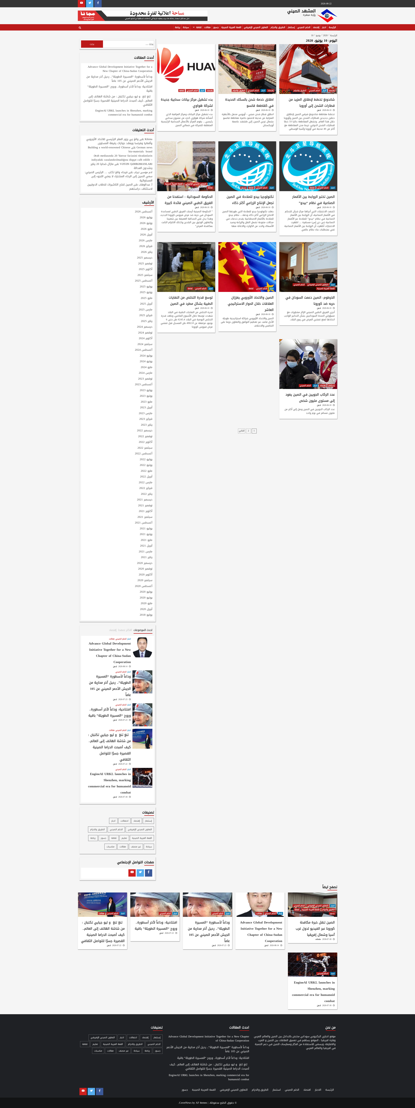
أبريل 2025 (146, 304)
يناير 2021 (146, 557)
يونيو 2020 (146, 598)
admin (318, 939)
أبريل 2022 (146, 476)
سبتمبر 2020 (144, 580)
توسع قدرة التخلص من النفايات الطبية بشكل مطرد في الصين (191, 300)
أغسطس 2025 (143, 281)
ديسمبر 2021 (144, 500)
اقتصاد (307, 1089)
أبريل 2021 (146, 546)
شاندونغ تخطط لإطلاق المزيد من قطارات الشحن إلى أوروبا (312, 102)
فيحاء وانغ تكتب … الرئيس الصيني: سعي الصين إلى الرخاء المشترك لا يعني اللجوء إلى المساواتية (118, 176)
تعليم (124, 838)
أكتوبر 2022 (145, 442)
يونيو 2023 (146, 396)
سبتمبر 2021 (144, 517)
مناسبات (110, 846)
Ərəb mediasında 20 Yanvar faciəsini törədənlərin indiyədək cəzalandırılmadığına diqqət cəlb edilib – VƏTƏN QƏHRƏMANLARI (121, 159)
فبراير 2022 (145, 488)
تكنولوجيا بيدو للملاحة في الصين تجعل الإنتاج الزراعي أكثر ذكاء (250, 200)
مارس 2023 (145, 413)
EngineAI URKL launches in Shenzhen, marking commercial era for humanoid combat (123, 113)
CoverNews (185, 1102)
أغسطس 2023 (143, 384)
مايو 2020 (146, 603)
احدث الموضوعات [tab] (143, 630)
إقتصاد (316, 27)
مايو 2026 (146, 229)
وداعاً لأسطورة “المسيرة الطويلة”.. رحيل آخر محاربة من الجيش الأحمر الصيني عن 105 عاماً (119, 79)
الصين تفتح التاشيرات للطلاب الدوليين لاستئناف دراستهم (119, 186)
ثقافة (199, 27)
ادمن (319, 110)
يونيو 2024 (146, 361)
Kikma (148, 139)
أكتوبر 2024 (145, 338)
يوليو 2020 (146, 592)
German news (144, 147)
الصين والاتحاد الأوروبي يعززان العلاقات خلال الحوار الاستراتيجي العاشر (251, 303)
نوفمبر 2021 (145, 505)
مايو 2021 (146, 540)
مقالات (207, 27)
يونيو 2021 (146, 534)
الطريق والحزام (278, 27)
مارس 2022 (145, 482)
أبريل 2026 (146, 235)
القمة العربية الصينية (231, 27)
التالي (241, 431)
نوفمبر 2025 (145, 263)
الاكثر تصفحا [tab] (125, 630)
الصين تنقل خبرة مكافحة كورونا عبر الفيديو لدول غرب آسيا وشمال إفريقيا (315, 928)
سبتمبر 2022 (144, 448)
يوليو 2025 (146, 286)
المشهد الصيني (301, 11)
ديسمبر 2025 (144, 258)
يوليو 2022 (146, 459)
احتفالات (124, 821)
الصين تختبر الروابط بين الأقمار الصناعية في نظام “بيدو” (313, 200)
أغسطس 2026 (143, 211)
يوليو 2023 (146, 390)
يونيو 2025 (146, 292)
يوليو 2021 (146, 528)
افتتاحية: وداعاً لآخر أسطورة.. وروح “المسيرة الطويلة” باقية (119, 89)
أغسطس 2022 (143, 453)
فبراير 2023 (145, 419)
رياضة (177, 27)
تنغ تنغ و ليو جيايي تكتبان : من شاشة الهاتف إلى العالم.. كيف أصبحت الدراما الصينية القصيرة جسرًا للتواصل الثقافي (117, 100)
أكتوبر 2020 (145, 574)
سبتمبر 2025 (144, 275)
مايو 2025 (146, 298)
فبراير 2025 (145, 315)
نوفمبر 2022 (145, 436)
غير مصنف (136, 846)
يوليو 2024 (146, 356)
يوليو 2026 (146, 217)
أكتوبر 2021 (145, 511)
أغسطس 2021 (143, 523)
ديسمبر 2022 (144, 430)
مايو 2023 (146, 402)
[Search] (80, 28)
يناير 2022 (146, 494)
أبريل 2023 (146, 407)
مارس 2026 (145, 240)
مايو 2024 (146, 367)
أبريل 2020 (146, 609)
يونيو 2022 (146, 465)
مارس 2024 (145, 373)
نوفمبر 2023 (145, 379)
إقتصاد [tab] (113, 630)
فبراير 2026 (145, 246)
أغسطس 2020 (143, 586)
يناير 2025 (146, 321)
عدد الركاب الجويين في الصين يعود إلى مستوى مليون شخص (310, 397)
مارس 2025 (145, 310)
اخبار (324, 27)
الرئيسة (332, 27)
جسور (216, 27)
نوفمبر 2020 (145, 569)
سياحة (186, 27)
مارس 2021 (145, 551)
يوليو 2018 (146, 615)
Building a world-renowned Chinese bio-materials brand (120, 149)
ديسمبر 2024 (144, 327)
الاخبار (318, 1089)
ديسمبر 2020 (144, 563)
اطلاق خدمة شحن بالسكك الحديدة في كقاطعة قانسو (249, 102)
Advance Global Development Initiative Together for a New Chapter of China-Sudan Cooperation (120, 69)
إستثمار (291, 27)
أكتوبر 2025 (145, 269)
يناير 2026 (146, 252)
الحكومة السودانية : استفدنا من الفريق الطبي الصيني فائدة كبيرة (189, 200)
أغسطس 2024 (143, 350)
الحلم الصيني (303, 27)
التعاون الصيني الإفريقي (256, 27)
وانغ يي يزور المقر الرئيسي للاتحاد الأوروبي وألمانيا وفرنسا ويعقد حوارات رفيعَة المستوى (119, 141)
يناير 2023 (146, 425)
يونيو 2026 (146, 223)
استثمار (277, 1089)
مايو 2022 (146, 471)
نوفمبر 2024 (145, 333)
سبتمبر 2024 (144, 344)
